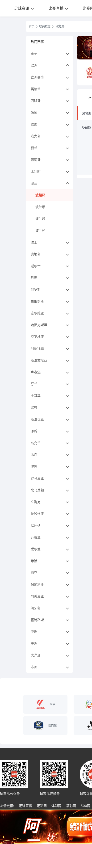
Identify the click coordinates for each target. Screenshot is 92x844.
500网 (85, 806)
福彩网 (71, 806)
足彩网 (42, 806)
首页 (31, 26)
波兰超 (40, 219)
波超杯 (40, 195)
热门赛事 (37, 42)
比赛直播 (56, 8)
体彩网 (56, 806)
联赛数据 (44, 26)
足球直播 (25, 806)
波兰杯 (40, 230)
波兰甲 (40, 207)
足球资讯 (22, 8)
